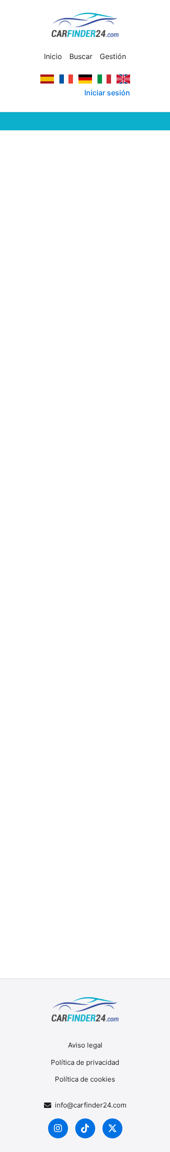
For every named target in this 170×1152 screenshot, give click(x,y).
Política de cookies (85, 1079)
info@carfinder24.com (90, 1105)
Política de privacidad (85, 1062)
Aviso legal (85, 1045)
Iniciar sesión (107, 92)
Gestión (113, 56)
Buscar (80, 56)
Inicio (53, 56)
